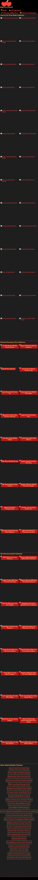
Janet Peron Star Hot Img (19, 850)
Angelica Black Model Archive (19, 796)
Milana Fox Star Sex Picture (27, 811)
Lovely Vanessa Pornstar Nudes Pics (19, 815)
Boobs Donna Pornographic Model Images (19, 819)
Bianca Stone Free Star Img (19, 769)
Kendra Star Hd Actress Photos (19, 830)
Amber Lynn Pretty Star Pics (19, 846)
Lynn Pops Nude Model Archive (19, 803)
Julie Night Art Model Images (19, 807)
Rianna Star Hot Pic (19, 838)
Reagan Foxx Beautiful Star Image (19, 788)
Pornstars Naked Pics (10, 13)
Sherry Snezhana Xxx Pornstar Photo (19, 800)
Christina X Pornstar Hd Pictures (19, 857)
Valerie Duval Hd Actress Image (19, 854)
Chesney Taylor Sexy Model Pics (19, 792)
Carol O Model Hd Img (8, 811)
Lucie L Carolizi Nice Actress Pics (19, 827)
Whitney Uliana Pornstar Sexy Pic (19, 823)
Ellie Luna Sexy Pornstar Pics (19, 784)
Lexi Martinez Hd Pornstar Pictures (19, 842)
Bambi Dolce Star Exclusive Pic (19, 776)
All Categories (16, 10)
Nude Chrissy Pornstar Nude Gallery (19, 780)
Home (5, 10)
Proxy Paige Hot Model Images (19, 773)
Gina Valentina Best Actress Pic (19, 834)
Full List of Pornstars (29, 13)
